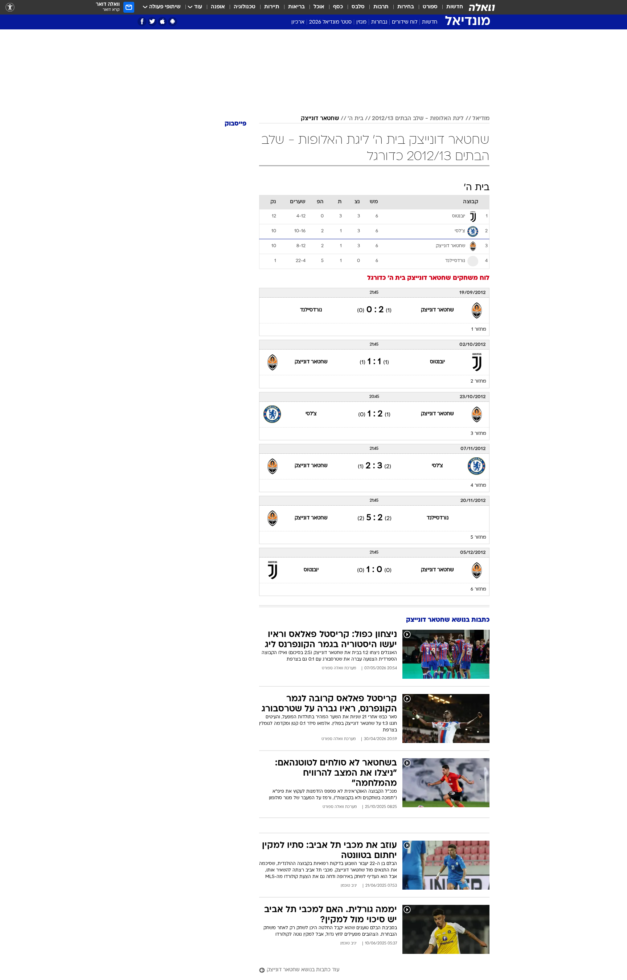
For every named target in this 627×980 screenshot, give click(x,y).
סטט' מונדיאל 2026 (330, 22)
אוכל (319, 7)
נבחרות (379, 22)
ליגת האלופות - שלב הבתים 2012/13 (418, 119)
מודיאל (480, 119)
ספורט (430, 7)
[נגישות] (10, 7)
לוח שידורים (404, 22)
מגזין (361, 22)
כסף (338, 7)
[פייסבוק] (142, 21)
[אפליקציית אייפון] (162, 21)
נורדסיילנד (311, 310)
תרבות (381, 7)
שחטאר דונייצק (320, 119)
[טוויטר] (152, 21)
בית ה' (355, 119)
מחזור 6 (478, 589)
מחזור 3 (478, 434)
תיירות (271, 7)
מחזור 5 (478, 537)
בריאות (296, 7)
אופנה (218, 7)
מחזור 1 (478, 329)
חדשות (454, 7)
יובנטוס (437, 362)
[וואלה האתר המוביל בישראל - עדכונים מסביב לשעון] (482, 7)
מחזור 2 (478, 381)
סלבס (358, 7)
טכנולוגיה (244, 7)
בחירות (405, 7)
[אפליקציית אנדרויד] (172, 21)
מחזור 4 (478, 485)
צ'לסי (311, 414)
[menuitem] (450, 7)
